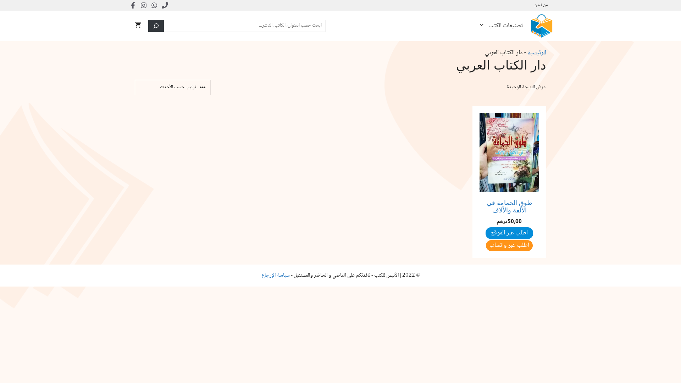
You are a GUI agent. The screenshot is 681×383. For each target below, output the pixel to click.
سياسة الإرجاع (275, 275)
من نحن (541, 5)
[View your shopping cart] (138, 26)
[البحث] (156, 26)
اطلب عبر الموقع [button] (509, 233)
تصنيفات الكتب (505, 26)
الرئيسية (537, 53)
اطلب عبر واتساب (509, 245)
